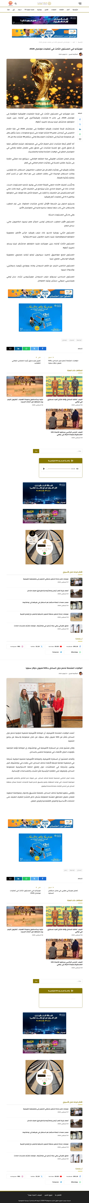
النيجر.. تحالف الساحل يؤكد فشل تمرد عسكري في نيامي (64, 400)
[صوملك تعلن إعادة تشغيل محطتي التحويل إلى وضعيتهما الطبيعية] (76, 582)
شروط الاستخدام (35, 1200)
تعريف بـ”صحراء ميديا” (35, 1195)
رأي (14, 9)
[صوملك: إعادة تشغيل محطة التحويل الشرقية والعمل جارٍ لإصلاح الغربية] (76, 617)
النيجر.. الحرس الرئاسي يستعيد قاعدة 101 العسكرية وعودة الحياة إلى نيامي (66, 433)
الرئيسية (75, 9)
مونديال (64, 340)
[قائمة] (80, 3)
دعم (65, 870)
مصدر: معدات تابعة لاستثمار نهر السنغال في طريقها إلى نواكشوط (45, 602)
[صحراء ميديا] (44, 3)
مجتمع (7, 9)
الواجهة (72, 870)
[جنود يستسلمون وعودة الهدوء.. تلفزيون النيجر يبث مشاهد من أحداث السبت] (25, 386)
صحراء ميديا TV (29, 9)
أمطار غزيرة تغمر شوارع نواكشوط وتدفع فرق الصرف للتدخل (47, 591)
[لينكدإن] (79, 129)
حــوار (19, 9)
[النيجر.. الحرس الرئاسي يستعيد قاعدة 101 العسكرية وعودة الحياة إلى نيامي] (64, 419)
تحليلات (53, 9)
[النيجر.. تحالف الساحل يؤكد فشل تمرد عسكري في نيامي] (64, 386)
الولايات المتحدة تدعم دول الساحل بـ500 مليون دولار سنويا (63, 362)
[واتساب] (79, 134)
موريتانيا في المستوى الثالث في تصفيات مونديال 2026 (25, 892)
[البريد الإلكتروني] (79, 138)
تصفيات (71, 340)
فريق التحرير (48, 1195)
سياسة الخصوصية (23, 1200)
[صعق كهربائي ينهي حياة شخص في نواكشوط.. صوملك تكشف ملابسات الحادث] (76, 629)
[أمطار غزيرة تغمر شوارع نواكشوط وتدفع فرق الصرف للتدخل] (76, 593)
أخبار (68, 9)
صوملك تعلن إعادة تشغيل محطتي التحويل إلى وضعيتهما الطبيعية (45, 579)
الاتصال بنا (58, 1195)
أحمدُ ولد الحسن (73, 54)
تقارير (46, 9)
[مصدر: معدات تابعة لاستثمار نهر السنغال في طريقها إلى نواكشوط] (76, 605)
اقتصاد (61, 9)
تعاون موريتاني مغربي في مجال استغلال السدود (63, 892)
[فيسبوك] (79, 119)
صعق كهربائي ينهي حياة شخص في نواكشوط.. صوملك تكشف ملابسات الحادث (41, 626)
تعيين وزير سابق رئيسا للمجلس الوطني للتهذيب (26, 362)
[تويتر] (79, 124)
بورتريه (39, 9)
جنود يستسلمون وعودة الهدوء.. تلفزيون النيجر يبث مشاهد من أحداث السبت (25, 400)
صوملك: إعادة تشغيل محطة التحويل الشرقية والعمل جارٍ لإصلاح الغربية (44, 614)
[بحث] (15, 3)
